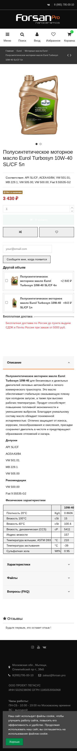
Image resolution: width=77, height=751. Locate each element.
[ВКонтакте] (48, 4)
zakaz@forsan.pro (54, 675)
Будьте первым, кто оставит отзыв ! (28, 627)
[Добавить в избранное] (56, 232)
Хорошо (14, 741)
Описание (14, 362)
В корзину (41, 219)
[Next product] (70, 55)
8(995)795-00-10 (23, 675)
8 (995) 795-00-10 (64, 4)
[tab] (38, 363)
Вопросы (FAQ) (18, 591)
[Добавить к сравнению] (20, 232)
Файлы (12, 578)
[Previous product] (68, 55)
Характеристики (18, 564)
